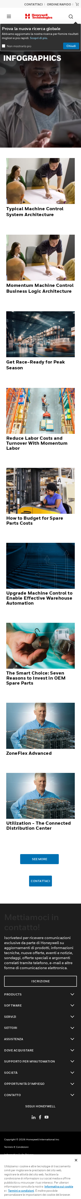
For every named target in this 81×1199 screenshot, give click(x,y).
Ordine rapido (59, 4)
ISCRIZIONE (40, 981)
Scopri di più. (39, 38)
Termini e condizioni (16, 1146)
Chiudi (71, 46)
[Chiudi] (76, 1160)
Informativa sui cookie (58, 1186)
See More (39, 859)
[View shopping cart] (77, 4)
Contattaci (40, 881)
